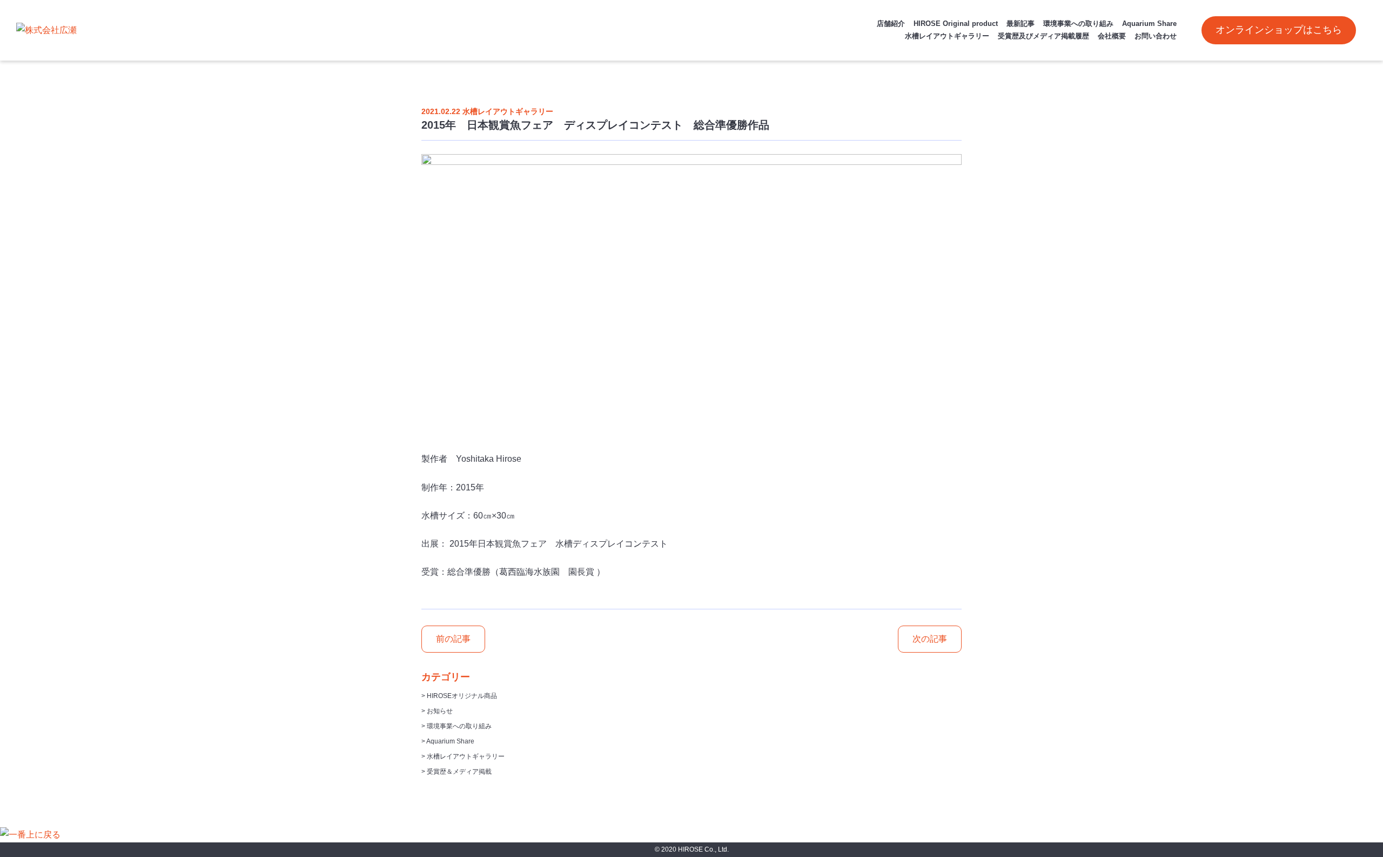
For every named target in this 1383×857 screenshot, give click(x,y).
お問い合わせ (1155, 36)
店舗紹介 (891, 23)
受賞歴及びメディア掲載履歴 (1043, 36)
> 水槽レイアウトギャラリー (463, 756)
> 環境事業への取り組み (456, 726)
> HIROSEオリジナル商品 (459, 696)
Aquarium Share (1149, 23)
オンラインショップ (1279, 29)
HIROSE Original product (956, 23)
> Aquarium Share (447, 741)
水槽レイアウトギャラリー (947, 36)
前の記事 (453, 638)
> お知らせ (437, 711)
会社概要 (1112, 36)
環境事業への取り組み (1078, 23)
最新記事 (1020, 23)
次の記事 (929, 638)
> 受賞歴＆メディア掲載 (456, 771)
